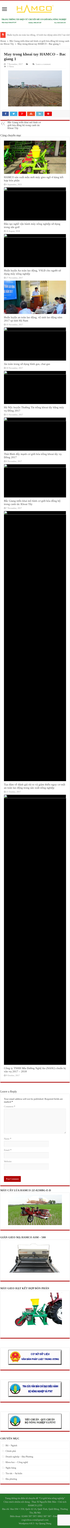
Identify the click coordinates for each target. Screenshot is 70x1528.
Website (8, 1161)
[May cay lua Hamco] (35, 21)
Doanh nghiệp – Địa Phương (19, 1456)
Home (3, 41)
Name (7, 1138)
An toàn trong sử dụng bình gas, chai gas (27, 363)
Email (7, 1150)
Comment (9, 1106)
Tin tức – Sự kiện (14, 1473)
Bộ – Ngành (11, 1445)
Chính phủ (11, 1451)
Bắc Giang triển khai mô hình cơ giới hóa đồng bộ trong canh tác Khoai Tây (24, 124)
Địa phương (11, 1479)
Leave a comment (43, 64)
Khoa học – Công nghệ (17, 1462)
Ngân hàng (11, 1467)
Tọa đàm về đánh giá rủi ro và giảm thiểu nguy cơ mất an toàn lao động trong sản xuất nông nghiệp (34, 786)
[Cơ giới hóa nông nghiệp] (35, 8)
